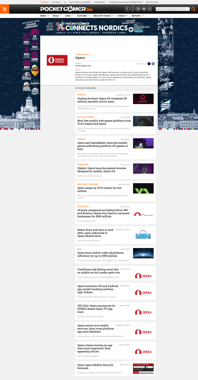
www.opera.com (83, 66)
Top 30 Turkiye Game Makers (80, 2)
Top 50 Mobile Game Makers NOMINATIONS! (125, 2)
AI (65, 2)
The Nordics (56, 2)
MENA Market (100, 2)
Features (82, 16)
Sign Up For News (152, 2)
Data (68, 16)
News (43, 16)
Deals (56, 16)
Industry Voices (102, 16)
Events (121, 16)
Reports (136, 16)
